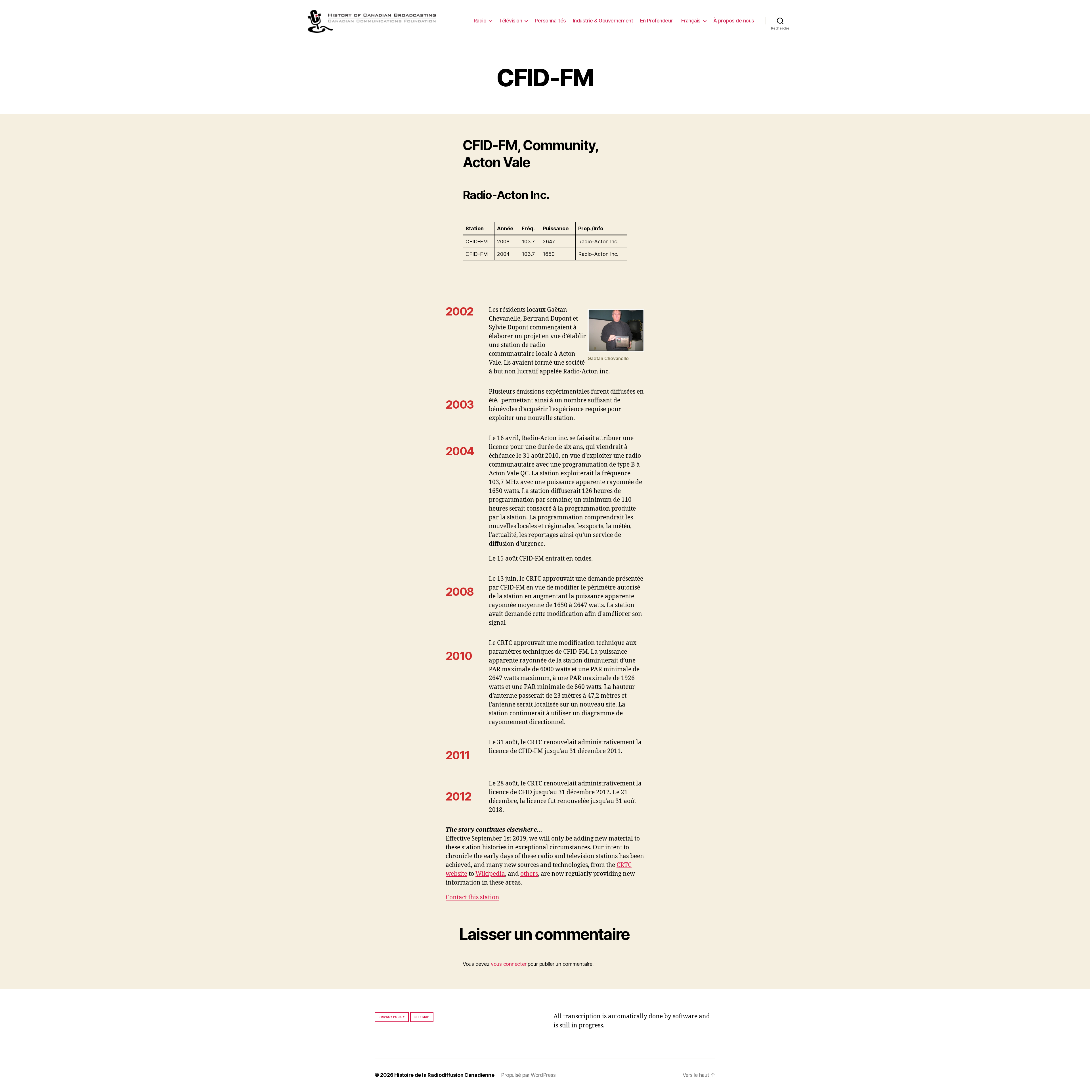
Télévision (510, 21)
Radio (480, 21)
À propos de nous (733, 21)
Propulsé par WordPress (528, 1075)
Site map (421, 1017)
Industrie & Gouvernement (603, 21)
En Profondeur (656, 21)
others (529, 874)
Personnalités (550, 21)
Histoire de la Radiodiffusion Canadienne (444, 1075)
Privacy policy (392, 1017)
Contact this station (472, 897)
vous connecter (508, 964)
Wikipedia (490, 874)
